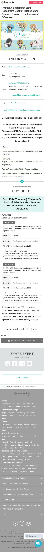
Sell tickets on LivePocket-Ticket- (15, 489)
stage (3, 413)
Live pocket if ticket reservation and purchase (8, 2)
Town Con (13, 468)
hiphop (35, 404)
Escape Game (27, 457)
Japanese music (7, 404)
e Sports (35, 445)
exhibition (34, 424)
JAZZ (3, 407)
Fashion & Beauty (8, 460)
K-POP (10, 407)
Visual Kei (26, 407)
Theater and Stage (9, 409)
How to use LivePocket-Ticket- (15, 483)
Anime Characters (9, 433)
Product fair (5, 465)
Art (2, 471)
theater (11, 413)
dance (32, 415)
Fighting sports (24, 445)
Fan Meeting (6, 424)
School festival (11, 471)
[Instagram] (28, 523)
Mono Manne (23, 415)
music (4, 401)
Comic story (20, 413)
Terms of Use (8, 500)
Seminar (22, 468)
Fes (28, 404)
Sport (3, 439)
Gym (18, 454)
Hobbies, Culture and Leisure (14, 451)
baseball (4, 442)
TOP (2, 387)
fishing (17, 457)
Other (34, 407)
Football (13, 442)
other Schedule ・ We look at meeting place (22, 110)
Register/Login (37, 2)
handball (4, 448)
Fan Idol (4, 421)
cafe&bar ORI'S (15, 83)
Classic (17, 407)
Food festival (32, 468)
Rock (18, 404)
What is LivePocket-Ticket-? (14, 478)
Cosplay (20, 460)
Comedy (12, 415)
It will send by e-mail (29, 363)
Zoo (24, 454)
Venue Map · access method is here (26, 95)
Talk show (18, 427)
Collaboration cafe (18, 103)
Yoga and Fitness (8, 454)
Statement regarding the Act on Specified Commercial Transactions (22, 507)
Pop (23, 404)
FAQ (4, 514)
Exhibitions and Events (11, 462)
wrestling (5, 445)
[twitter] (15, 523)
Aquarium (31, 454)
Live (26, 427)
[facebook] (22, 523)
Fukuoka (24, 83)
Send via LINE (22, 363)
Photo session (6, 427)
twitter (7, 363)
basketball (14, 448)
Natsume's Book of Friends (19, 67)
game (10, 457)
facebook (14, 363)
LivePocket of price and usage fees (17, 494)
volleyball (28, 442)
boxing (13, 445)
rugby (20, 442)
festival (25, 465)
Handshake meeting (21, 424)
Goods (32, 427)
